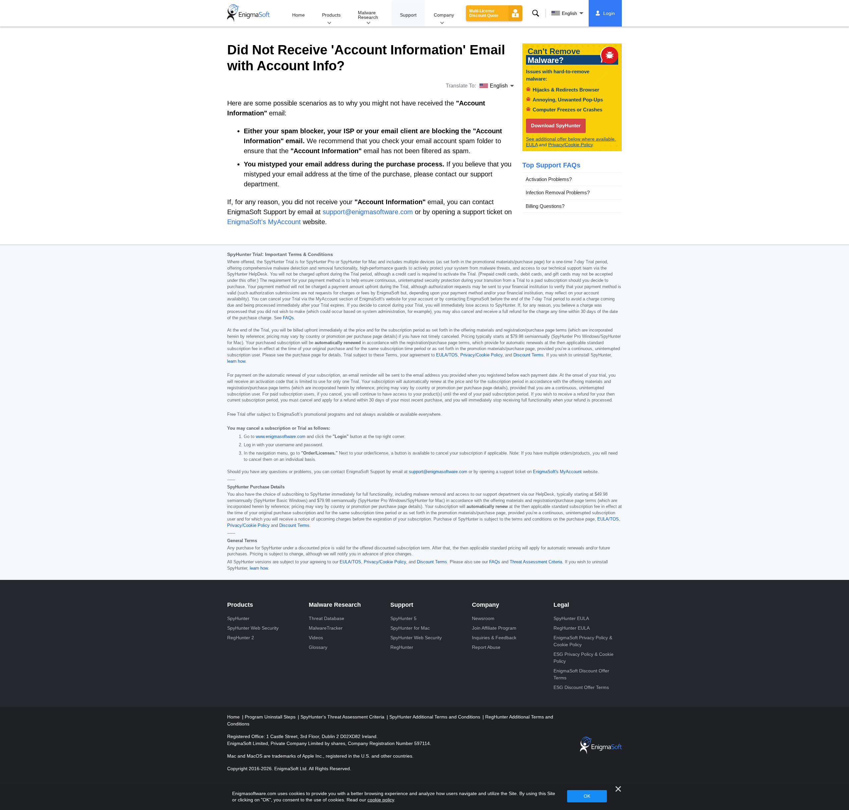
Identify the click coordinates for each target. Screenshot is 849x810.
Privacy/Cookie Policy (570, 144)
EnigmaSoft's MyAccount (557, 471)
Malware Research (368, 15)
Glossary (318, 647)
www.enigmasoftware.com (280, 436)
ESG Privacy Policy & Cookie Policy (584, 658)
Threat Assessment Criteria (536, 562)
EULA (532, 144)
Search (536, 13)
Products (331, 15)
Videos (316, 637)
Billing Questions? (545, 206)
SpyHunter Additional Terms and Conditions (435, 716)
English (569, 13)
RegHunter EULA (572, 628)
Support (408, 15)
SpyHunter (238, 618)
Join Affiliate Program (494, 628)
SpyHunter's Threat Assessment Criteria (343, 716)
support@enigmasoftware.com (438, 471)
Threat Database (326, 618)
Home (298, 15)
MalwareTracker (326, 628)
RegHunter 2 (240, 637)
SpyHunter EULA (571, 618)
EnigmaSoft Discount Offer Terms (581, 674)
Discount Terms (528, 355)
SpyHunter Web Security (253, 628)
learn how (236, 361)
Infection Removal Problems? (558, 192)
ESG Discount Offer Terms (581, 687)
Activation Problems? (549, 179)
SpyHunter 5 (403, 618)
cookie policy (380, 799)
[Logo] (248, 13)
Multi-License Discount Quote (483, 13)
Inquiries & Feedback (494, 637)
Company (444, 15)
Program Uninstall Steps (271, 716)
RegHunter (401, 647)
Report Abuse (486, 647)
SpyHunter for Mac (410, 628)
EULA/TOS (447, 355)
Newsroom (483, 618)
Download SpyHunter (556, 125)
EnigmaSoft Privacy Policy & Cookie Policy (583, 641)
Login (609, 13)
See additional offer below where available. (571, 139)
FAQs (288, 318)
